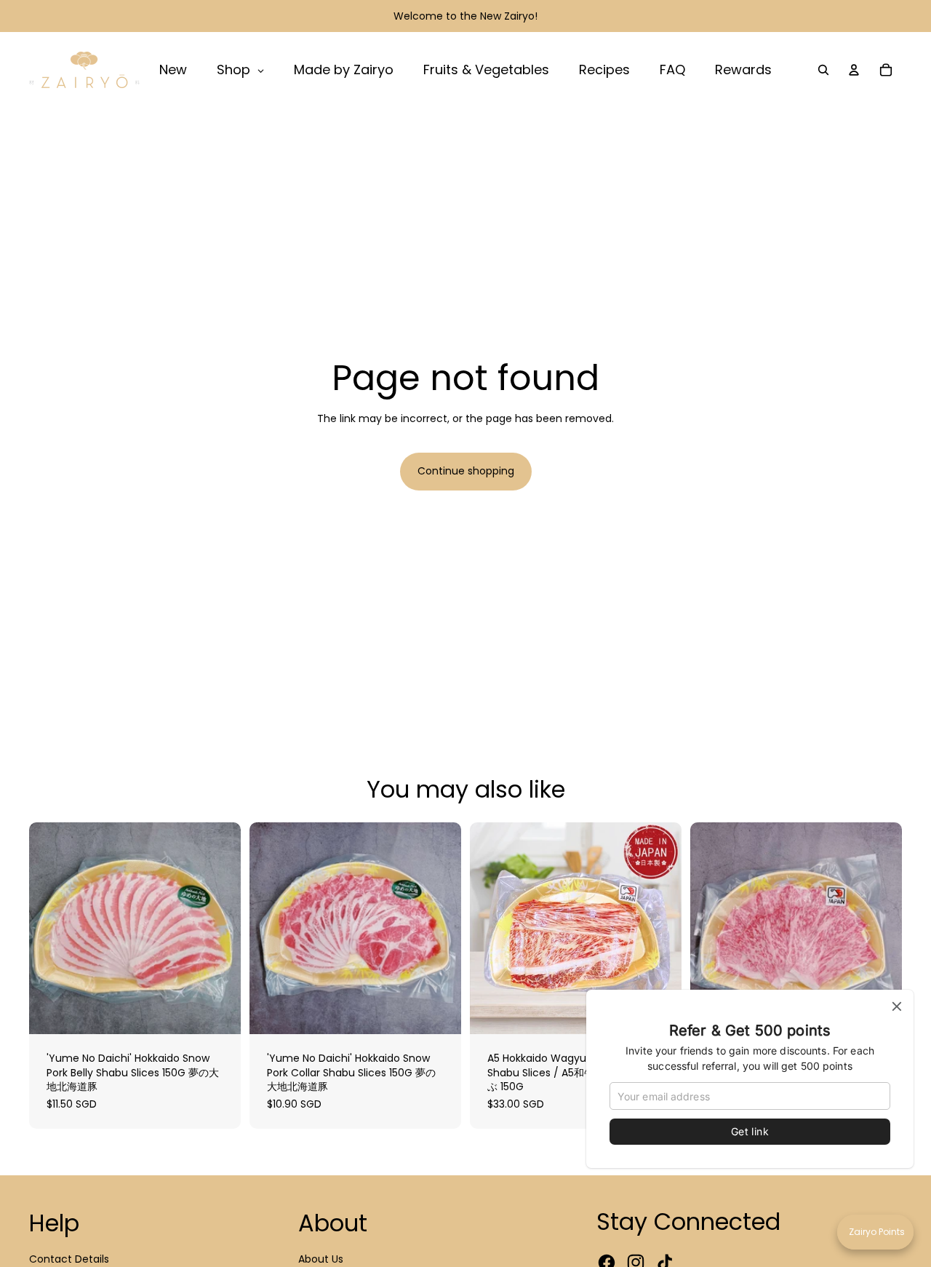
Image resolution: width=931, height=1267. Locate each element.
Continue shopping (465, 471)
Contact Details (69, 1259)
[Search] (823, 70)
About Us (320, 1259)
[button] (875, 1232)
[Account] (854, 70)
